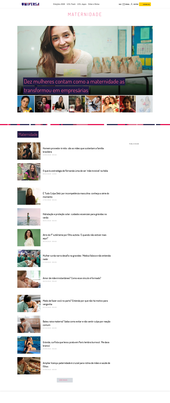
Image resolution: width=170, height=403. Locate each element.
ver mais (63, 380)
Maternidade (85, 14)
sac (120, 4)
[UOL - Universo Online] (41, 4)
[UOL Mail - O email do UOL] (126, 4)
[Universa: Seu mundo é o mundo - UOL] (30, 4)
